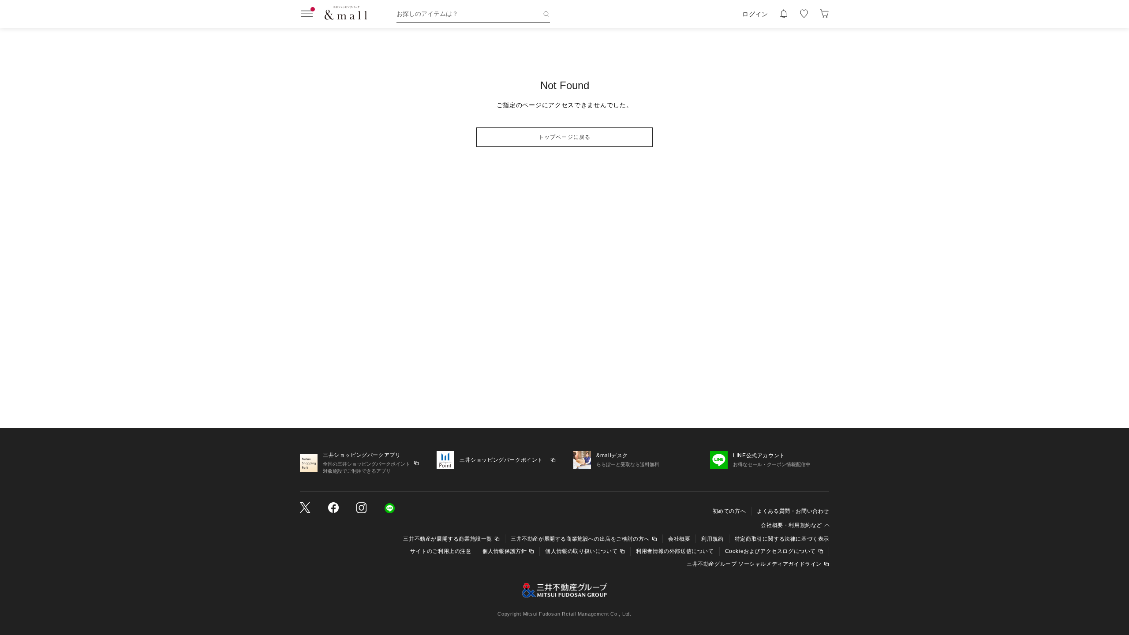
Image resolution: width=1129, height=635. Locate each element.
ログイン (755, 14)
